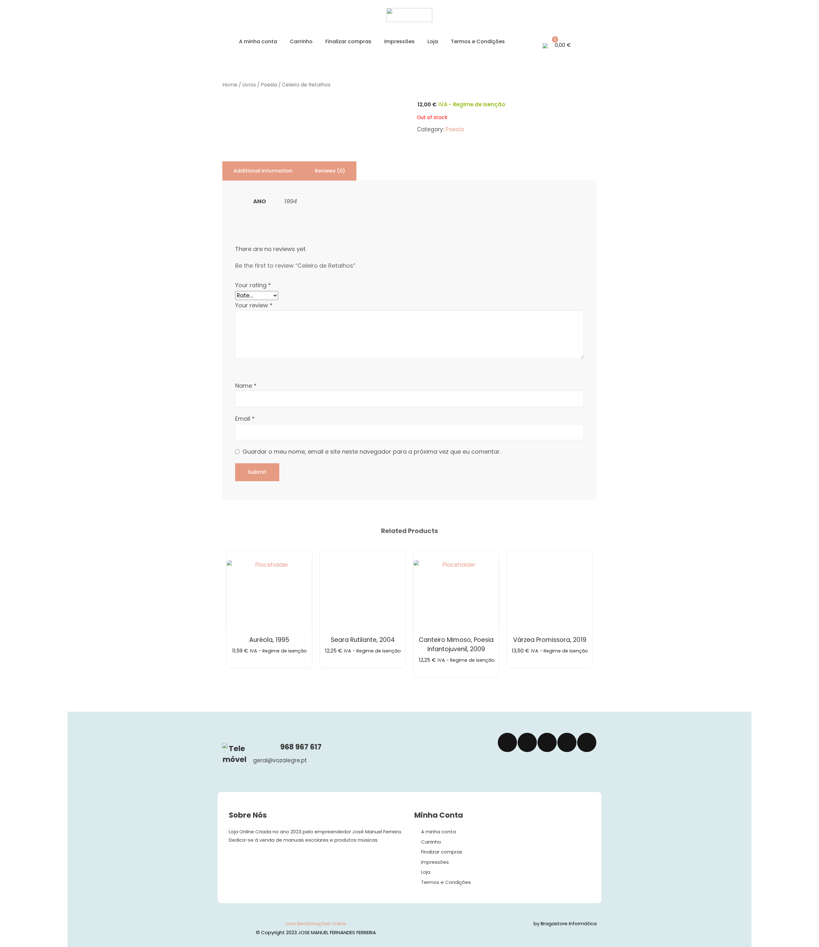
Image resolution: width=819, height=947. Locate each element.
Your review (254, 305)
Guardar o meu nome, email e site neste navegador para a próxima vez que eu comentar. (372, 452)
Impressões (399, 41)
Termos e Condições (478, 41)
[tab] (263, 171)
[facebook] (507, 742)
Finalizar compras (348, 41)
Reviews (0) (330, 170)
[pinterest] (586, 742)
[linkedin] (566, 742)
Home (229, 84)
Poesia (269, 84)
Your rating (253, 285)
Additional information (263, 170)
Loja (432, 41)
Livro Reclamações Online (316, 923)
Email (245, 419)
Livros (249, 84)
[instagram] (547, 742)
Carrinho (301, 41)
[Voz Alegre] (409, 20)
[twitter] (527, 742)
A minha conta (258, 41)
